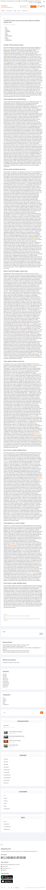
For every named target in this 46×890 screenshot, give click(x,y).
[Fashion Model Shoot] (6, 745)
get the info (39, 478)
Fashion (4, 698)
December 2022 (6, 682)
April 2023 (5, 676)
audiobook (8, 48)
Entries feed (6, 824)
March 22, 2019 (12, 733)
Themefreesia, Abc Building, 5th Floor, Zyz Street (10, 864)
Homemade (7, 31)
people (30, 324)
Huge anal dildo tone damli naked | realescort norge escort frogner (16, 644)
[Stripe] (21, 857)
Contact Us (25, 10)
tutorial (36, 352)
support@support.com (6, 868)
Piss (6, 28)
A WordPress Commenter (8, 662)
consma (4, 6)
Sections (9, 10)
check (31, 69)
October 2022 (5, 685)
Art (3, 697)
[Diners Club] (15, 857)
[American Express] (2, 857)
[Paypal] (11, 857)
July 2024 (5, 674)
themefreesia (4, 870)
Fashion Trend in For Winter (15, 740)
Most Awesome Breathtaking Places (16, 736)
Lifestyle (4, 700)
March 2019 (5, 687)
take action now (36, 434)
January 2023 (5, 681)
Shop (15, 10)
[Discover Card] (18, 857)
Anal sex (7, 30)
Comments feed (7, 826)
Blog (19, 10)
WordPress (43, 887)
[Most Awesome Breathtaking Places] (6, 736)
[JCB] (24, 857)
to (24, 93)
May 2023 (5, 675)
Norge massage (8, 35)
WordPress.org (7, 829)
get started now (13, 544)
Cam (6, 32)
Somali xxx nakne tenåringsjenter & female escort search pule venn (16, 652)
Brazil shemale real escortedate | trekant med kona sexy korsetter (16, 650)
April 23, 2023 (7, 18)
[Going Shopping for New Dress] (6, 731)
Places (4, 701)
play (26, 183)
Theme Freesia (35, 887)
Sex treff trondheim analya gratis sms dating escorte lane (14, 646)
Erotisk (6, 38)
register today (33, 415)
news (39, 329)
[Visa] (8, 857)
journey (23, 326)
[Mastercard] (5, 857)
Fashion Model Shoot (13, 745)
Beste (6, 34)
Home (2, 10)
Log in (5, 821)
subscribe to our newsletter (31, 573)
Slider (4, 703)
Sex (6, 37)
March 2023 (5, 678)
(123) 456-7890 (5, 866)
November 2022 (6, 684)
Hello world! (16, 662)
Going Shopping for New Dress (15, 731)
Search (33, 6)
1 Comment (12, 727)
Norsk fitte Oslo (8, 40)
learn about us (6, 461)
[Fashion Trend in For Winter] (6, 740)
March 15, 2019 (6, 727)
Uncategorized (13, 24)
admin (7, 24)
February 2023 (5, 679)
